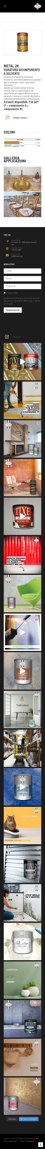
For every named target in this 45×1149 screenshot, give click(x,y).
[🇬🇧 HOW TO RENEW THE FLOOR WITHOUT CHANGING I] (22, 400)
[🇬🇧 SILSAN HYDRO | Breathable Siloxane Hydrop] (22, 825)
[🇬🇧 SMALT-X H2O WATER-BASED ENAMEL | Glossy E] (22, 632)
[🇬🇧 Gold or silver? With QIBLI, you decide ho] (22, 1096)
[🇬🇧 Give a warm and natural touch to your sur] (22, 516)
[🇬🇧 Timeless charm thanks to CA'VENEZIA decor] (22, 787)
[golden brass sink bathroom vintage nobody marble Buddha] (22, 179)
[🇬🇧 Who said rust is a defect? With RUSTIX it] (22, 477)
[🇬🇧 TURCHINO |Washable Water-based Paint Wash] (22, 709)
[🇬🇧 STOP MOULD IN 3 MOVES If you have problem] (22, 903)
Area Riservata (29, 1138)
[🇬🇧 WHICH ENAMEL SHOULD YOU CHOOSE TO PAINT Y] (22, 555)
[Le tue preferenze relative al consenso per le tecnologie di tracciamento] (40, 1144)
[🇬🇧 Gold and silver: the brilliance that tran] (22, 361)
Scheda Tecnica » (20, 117)
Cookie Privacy (12, 1141)
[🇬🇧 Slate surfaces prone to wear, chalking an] (22, 1019)
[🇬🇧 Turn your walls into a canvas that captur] (22, 593)
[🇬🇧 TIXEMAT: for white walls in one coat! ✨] (22, 941)
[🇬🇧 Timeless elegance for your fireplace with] (22, 439)
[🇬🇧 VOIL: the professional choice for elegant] (22, 671)
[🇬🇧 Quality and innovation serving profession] (22, 748)
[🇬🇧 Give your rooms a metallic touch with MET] (22, 864)
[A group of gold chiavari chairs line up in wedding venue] (22, 204)
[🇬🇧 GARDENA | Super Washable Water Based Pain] (22, 980)
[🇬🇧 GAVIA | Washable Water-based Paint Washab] (22, 1057)
